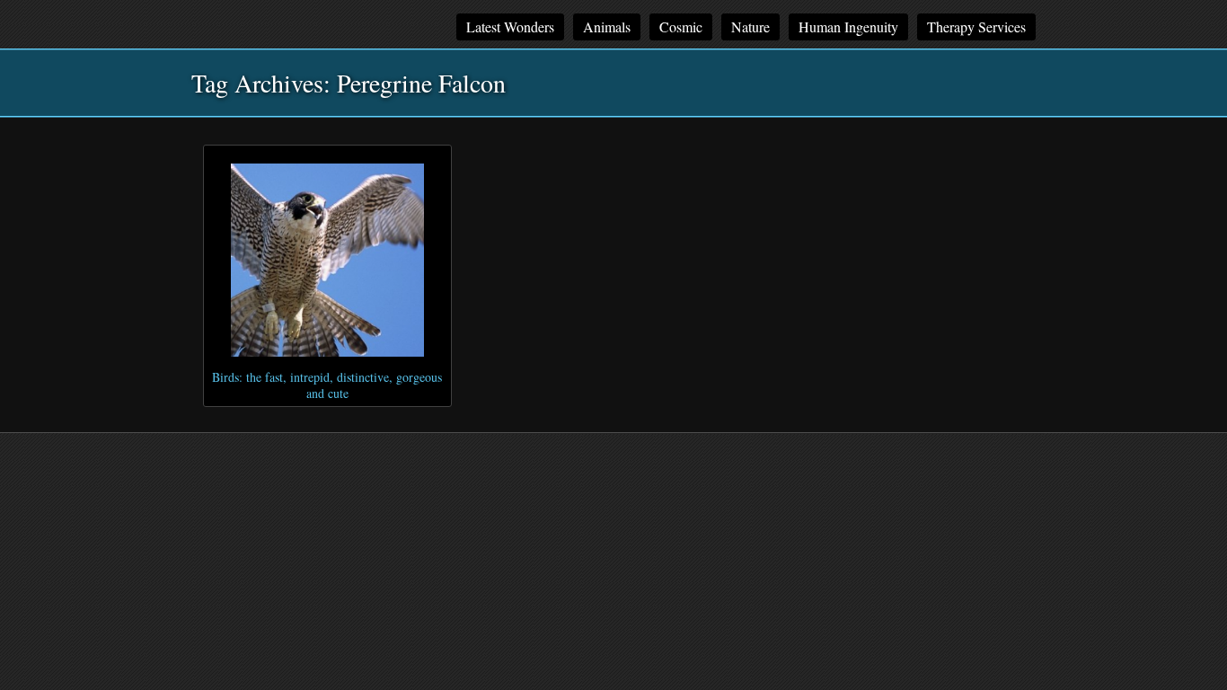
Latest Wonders (510, 26)
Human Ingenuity (848, 26)
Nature (750, 26)
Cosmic (680, 26)
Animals (607, 26)
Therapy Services (976, 26)
